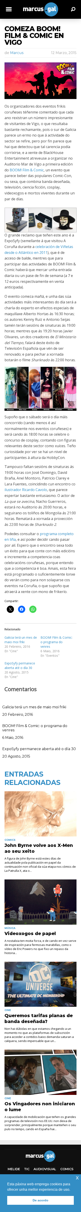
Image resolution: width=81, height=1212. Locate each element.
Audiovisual (45, 1169)
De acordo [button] (40, 1200)
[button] (16, 220)
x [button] (77, 1177)
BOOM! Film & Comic (27, 170)
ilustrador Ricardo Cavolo (25, 489)
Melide (14, 1169)
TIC (26, 1169)
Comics (10, 839)
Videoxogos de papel (30, 933)
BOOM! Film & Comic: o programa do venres (56, 642)
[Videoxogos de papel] (40, 902)
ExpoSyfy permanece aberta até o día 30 (19, 665)
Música (9, 928)
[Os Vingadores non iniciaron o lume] (40, 1072)
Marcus (16, 53)
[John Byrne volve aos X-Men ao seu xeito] (40, 813)
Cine (7, 1010)
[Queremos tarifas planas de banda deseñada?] (40, 984)
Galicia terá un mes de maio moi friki (20, 639)
